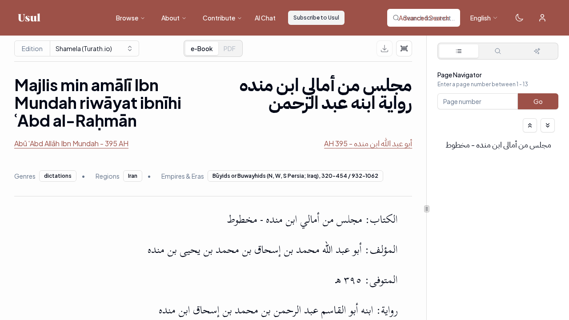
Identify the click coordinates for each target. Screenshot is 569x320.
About (170, 18)
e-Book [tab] (202, 48)
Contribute (219, 18)
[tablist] (213, 48)
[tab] (229, 48)
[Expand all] (548, 125)
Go (538, 101)
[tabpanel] (498, 128)
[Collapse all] (530, 125)
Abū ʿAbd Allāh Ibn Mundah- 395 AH (71, 143)
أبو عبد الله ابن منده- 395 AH (368, 143)
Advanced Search (424, 18)
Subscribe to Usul (316, 17)
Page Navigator (459, 75)
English (480, 18)
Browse (127, 18)
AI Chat (265, 18)
